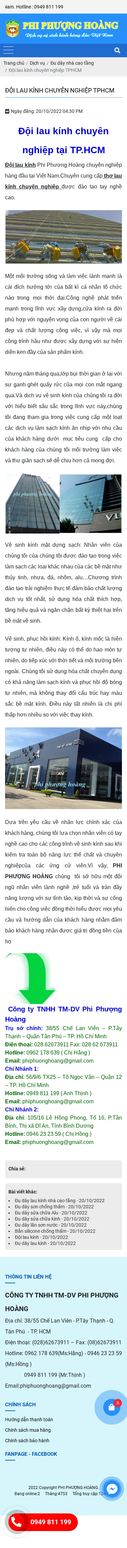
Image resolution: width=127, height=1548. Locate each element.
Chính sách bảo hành (27, 1440)
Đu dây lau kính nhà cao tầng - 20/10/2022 (60, 1200)
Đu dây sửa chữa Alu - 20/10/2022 (51, 1212)
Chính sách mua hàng (28, 1430)
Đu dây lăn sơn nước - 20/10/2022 (51, 1225)
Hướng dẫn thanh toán (29, 1419)
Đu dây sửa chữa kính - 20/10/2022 (52, 1219)
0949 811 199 (50, 1522)
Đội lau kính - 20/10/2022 (41, 1237)
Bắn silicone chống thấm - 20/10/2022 (55, 1231)
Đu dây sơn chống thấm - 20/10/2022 (54, 1206)
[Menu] (8, 50)
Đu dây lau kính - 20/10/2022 (45, 1243)
